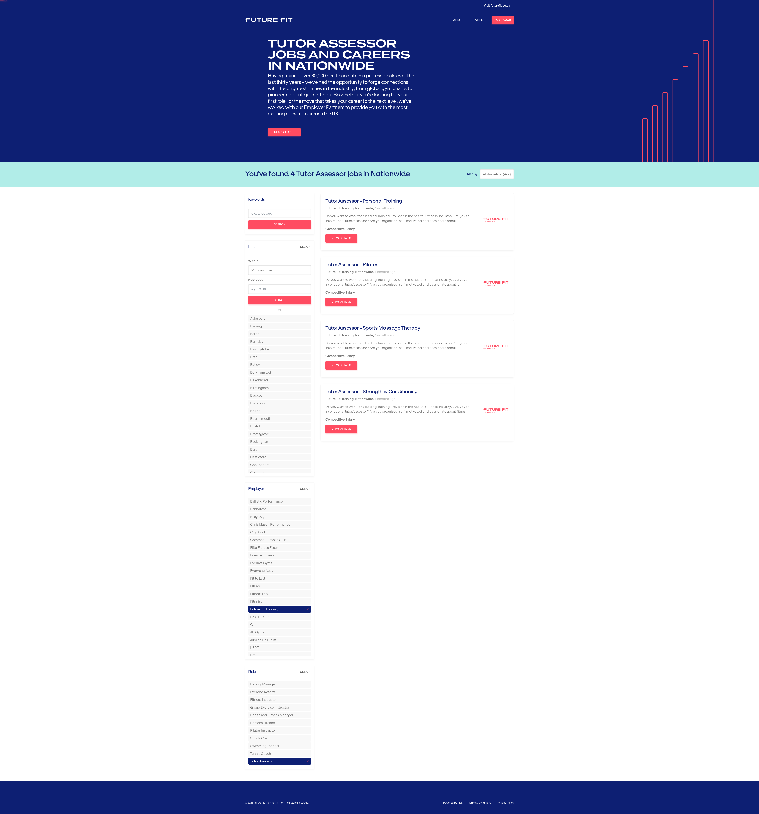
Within (253, 261)
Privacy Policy (506, 802)
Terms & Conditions (480, 802)
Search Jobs (284, 132)
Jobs (456, 20)
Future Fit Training (264, 802)
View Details (341, 238)
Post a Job (502, 20)
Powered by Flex (452, 802)
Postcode (255, 280)
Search (280, 224)
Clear (305, 247)
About (479, 20)
